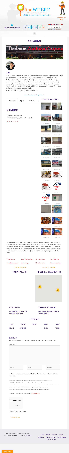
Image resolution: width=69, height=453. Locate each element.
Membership (61, 437)
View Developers (12, 263)
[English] (51, 24)
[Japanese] (54, 24)
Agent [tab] (22, 101)
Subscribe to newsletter (18, 411)
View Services (40, 263)
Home (48, 434)
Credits (28, 436)
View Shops (25, 263)
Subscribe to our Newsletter (12, 28)
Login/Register (51, 437)
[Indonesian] (53, 24)
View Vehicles (40, 259)
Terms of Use (51, 439)
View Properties (55, 263)
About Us (41, 437)
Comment (12, 344)
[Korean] (56, 24)
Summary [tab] (12, 101)
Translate (59, 29)
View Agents (11, 259)
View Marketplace (27, 259)
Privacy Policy (36, 393)
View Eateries (54, 259)
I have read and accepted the (26, 393)
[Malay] (58, 24)
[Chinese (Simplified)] (49, 24)
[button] (25, 27)
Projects (54, 434)
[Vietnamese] (62, 24)
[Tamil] (60, 24)
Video (61, 434)
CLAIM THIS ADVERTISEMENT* (47, 308)
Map (42, 434)
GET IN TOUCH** (14, 308)
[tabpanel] (23, 105)
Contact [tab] (31, 101)
